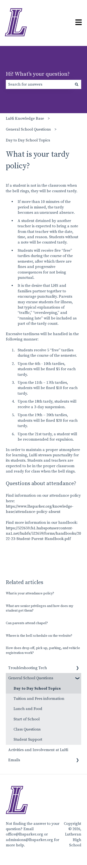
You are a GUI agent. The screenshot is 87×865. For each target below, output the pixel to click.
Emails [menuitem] (14, 760)
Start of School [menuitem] (27, 719)
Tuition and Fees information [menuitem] (39, 698)
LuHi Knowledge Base (25, 118)
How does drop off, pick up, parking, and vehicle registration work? (43, 650)
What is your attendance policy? (30, 593)
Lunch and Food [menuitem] (28, 708)
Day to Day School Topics (28, 140)
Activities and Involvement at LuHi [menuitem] (38, 749)
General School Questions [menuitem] (30, 678)
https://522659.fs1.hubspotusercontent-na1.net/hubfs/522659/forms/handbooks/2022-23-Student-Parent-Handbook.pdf (43, 533)
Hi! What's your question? (38, 74)
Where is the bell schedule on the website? (39, 636)
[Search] (76, 84)
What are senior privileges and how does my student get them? (39, 608)
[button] (77, 668)
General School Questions (28, 129)
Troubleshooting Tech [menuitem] (27, 667)
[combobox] (39, 84)
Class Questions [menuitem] (27, 729)
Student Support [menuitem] (28, 739)
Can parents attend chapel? (27, 623)
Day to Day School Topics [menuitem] (37, 688)
